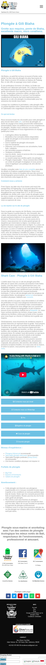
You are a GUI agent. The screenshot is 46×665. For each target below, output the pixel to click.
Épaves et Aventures (13, 475)
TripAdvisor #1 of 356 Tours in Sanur (10, 12)
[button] (8, 595)
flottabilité (34, 310)
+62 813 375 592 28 (15, 645)
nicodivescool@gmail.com (29, 645)
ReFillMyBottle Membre (38, 581)
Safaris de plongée (12, 477)
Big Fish (8, 473)
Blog (34, 611)
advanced (29, 295)
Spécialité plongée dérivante (16, 455)
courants (29, 297)
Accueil (34, 607)
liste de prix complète (27, 169)
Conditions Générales (34, 616)
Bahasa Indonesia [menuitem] (42, 661)
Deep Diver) (32, 457)
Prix (34, 609)
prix (20, 122)
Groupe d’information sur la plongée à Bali (34, 614)
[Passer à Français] (35, 661)
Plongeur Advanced (12, 453)
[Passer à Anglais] (27, 661)
